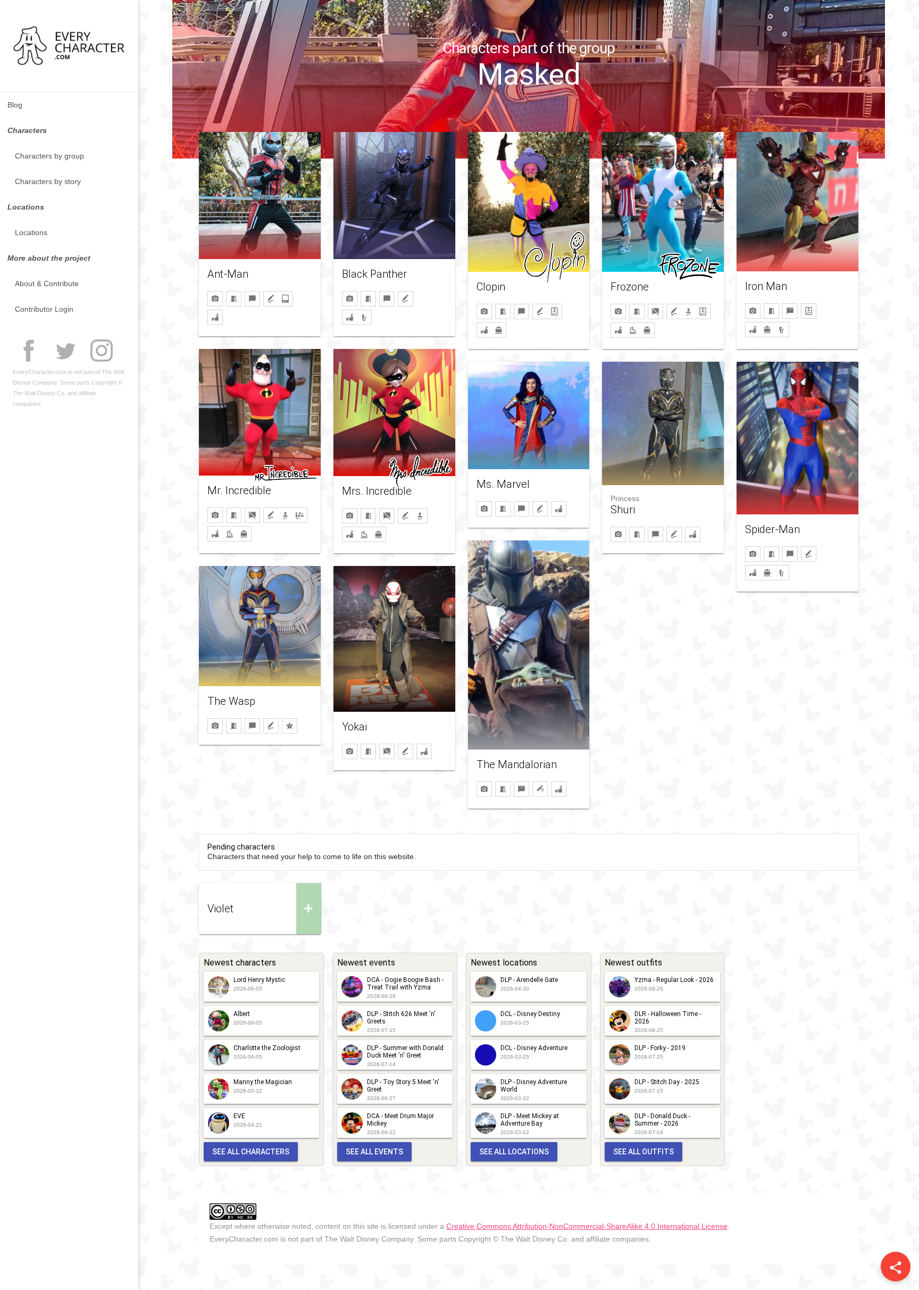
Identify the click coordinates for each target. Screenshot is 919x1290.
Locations (31, 232)
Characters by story (48, 181)
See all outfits (643, 1151)
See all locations (514, 1151)
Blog (14, 105)
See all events (374, 1151)
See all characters (250, 1151)
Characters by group (49, 156)
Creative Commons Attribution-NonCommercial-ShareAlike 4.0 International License (587, 1226)
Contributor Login (44, 309)
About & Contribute (47, 283)
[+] (260, 888)
